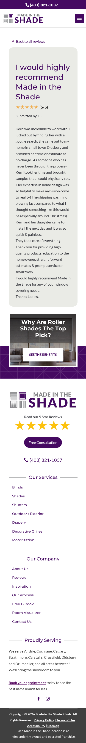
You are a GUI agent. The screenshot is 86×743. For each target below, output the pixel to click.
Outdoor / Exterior (28, 514)
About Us (20, 569)
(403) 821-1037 (46, 460)
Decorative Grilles (27, 531)
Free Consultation (43, 442)
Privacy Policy (44, 720)
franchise (68, 736)
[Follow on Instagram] (47, 698)
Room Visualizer (26, 612)
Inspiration (21, 586)
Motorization (23, 540)
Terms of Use (65, 720)
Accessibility (36, 726)
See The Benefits (43, 354)
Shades (18, 496)
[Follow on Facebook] (38, 698)
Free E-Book (23, 604)
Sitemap (53, 726)
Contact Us (22, 621)
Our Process (23, 595)
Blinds (17, 487)
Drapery (19, 522)
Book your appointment (27, 683)
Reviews (19, 577)
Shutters (19, 505)
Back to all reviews (30, 41)
